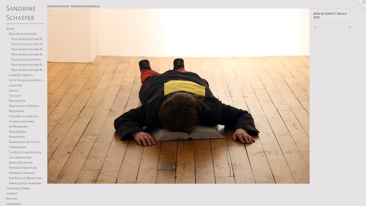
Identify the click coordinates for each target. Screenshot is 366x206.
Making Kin (17, 101)
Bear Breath (17, 132)
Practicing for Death (24, 106)
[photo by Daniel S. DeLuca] (178, 96)
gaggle (13, 90)
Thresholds (17, 147)
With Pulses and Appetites (26, 80)
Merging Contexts (22, 173)
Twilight (15, 95)
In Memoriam (18, 126)
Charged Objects (21, 75)
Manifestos (17, 137)
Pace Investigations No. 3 (27, 70)
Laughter (15, 85)
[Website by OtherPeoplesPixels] (358, 7)
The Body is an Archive (25, 152)
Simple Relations (21, 162)
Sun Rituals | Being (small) (26, 178)
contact (11, 193)
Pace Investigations (23, 34)
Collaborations (20, 157)
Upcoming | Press (18, 188)
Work (10, 29)
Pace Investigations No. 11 (27, 49)
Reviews (12, 198)
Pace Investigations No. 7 (27, 65)
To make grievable (22, 121)
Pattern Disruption (23, 168)
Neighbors (16, 111)
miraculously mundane (25, 183)
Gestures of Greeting (24, 116)
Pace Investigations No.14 (27, 39)
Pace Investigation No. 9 (27, 59)
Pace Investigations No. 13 (27, 44)
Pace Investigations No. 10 (27, 54)
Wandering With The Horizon (26, 142)
